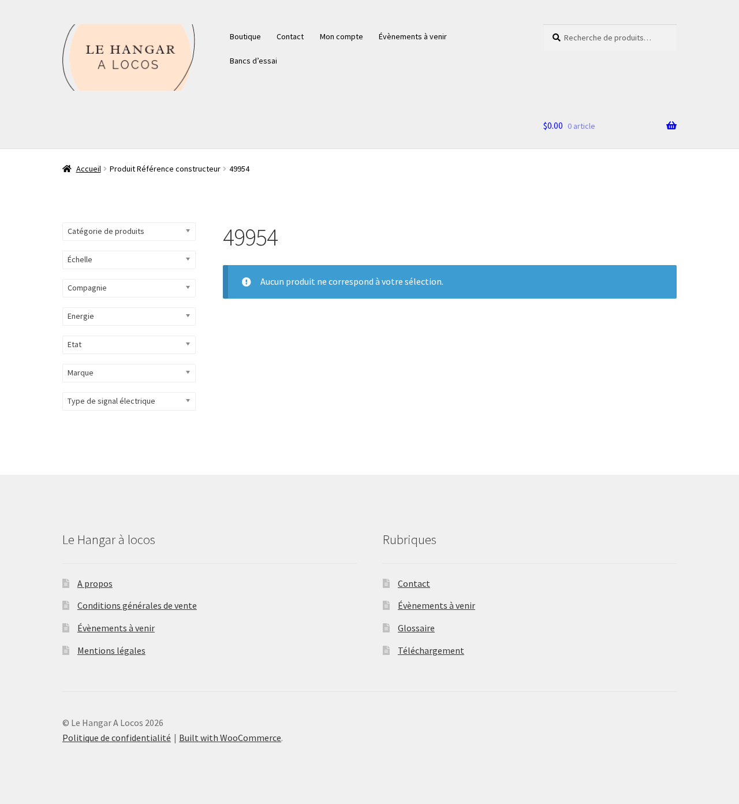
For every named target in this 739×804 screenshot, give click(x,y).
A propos (95, 583)
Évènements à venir (413, 36)
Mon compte (341, 36)
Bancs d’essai (253, 60)
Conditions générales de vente (137, 605)
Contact (290, 36)
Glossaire (416, 628)
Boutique (245, 36)
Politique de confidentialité (116, 737)
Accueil (88, 168)
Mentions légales (111, 650)
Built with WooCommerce (230, 737)
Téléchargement (431, 650)
